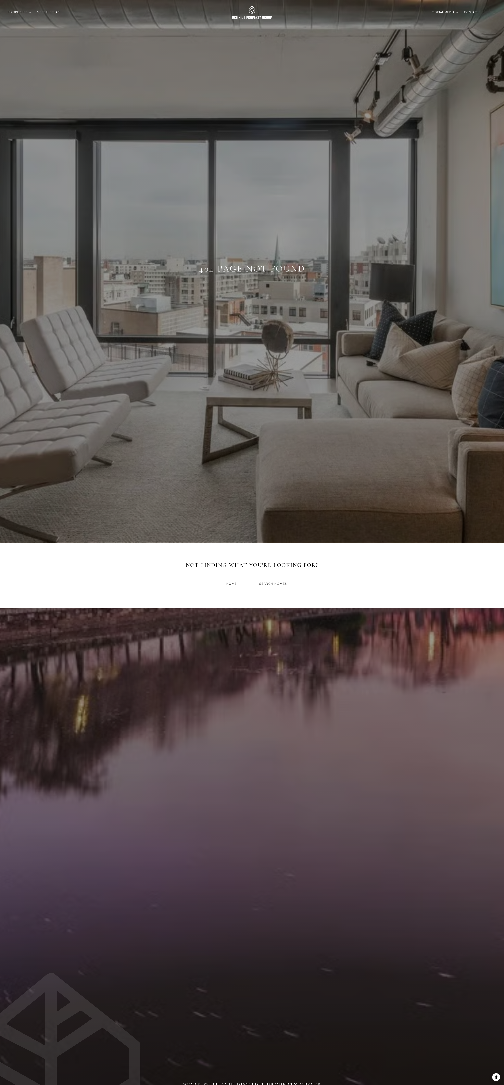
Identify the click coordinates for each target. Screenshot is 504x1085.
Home (231, 584)
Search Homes (273, 584)
